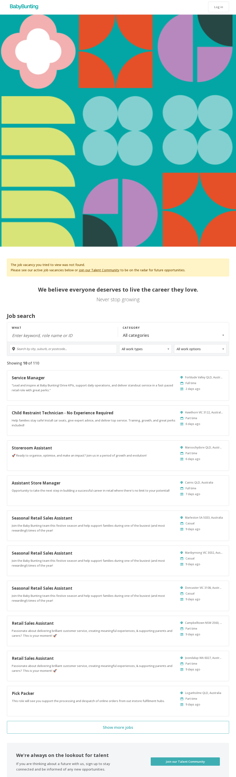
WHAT (16, 328)
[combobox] (63, 348)
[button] (218, 7)
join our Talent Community (99, 270)
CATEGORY (131, 328)
